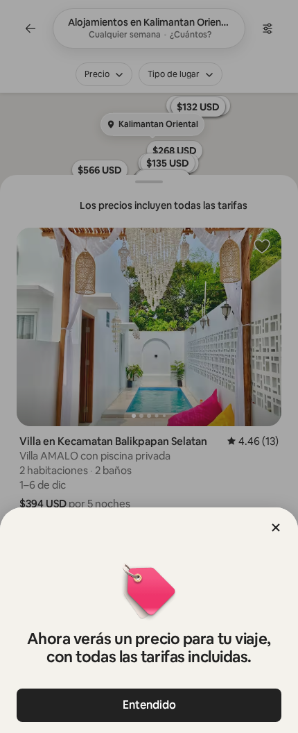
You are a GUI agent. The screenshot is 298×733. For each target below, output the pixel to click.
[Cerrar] (275, 527)
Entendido (149, 705)
